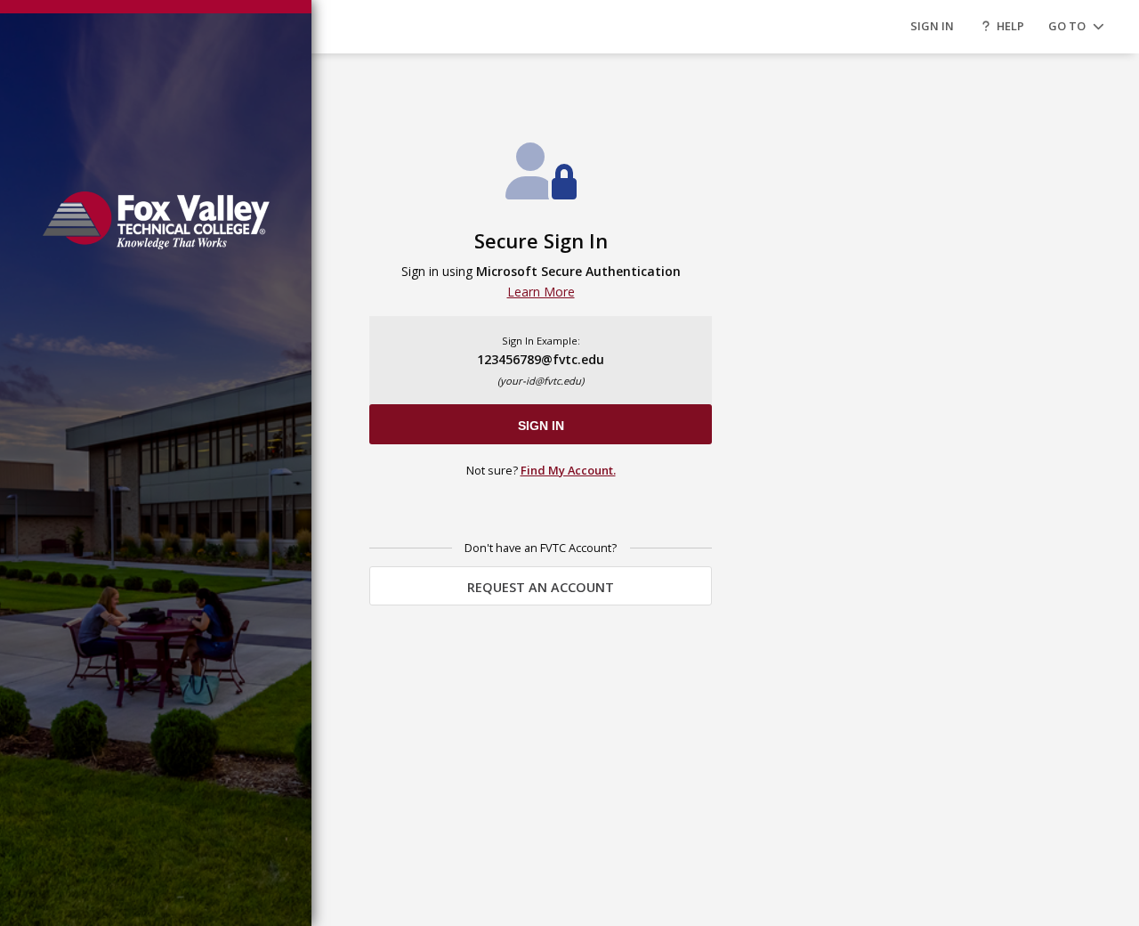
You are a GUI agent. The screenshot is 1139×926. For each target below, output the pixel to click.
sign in (541, 425)
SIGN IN (932, 26)
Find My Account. (568, 470)
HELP (1010, 26)
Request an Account (540, 587)
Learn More (541, 291)
